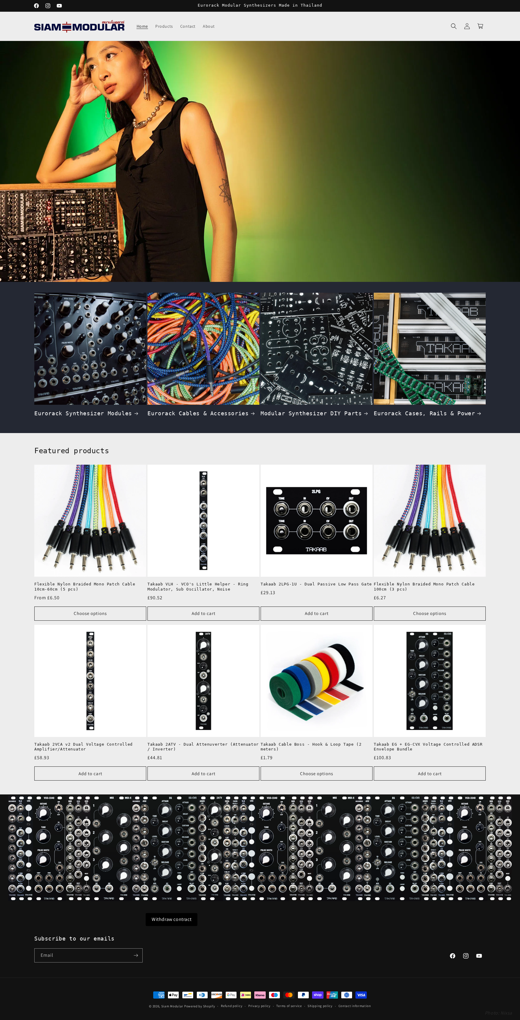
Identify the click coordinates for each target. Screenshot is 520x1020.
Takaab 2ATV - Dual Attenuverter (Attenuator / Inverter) (203, 747)
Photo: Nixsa (498, 1013)
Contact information (355, 1006)
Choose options (90, 613)
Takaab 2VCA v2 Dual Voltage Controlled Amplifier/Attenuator (83, 747)
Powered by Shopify (199, 1006)
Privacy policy (259, 1006)
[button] (453, 26)
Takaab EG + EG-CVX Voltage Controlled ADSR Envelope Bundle (428, 747)
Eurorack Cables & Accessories (198, 413)
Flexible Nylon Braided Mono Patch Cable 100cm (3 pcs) (424, 586)
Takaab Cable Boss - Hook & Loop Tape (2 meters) (311, 747)
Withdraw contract (171, 919)
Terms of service (289, 1006)
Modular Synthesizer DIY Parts (311, 413)
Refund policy (231, 1006)
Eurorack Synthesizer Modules (83, 413)
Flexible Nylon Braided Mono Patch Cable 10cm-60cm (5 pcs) (84, 586)
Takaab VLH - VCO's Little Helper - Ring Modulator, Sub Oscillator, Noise (197, 586)
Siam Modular (172, 1006)
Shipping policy (320, 1006)
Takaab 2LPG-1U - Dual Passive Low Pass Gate (316, 584)
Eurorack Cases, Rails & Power (424, 413)
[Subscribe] (135, 955)
